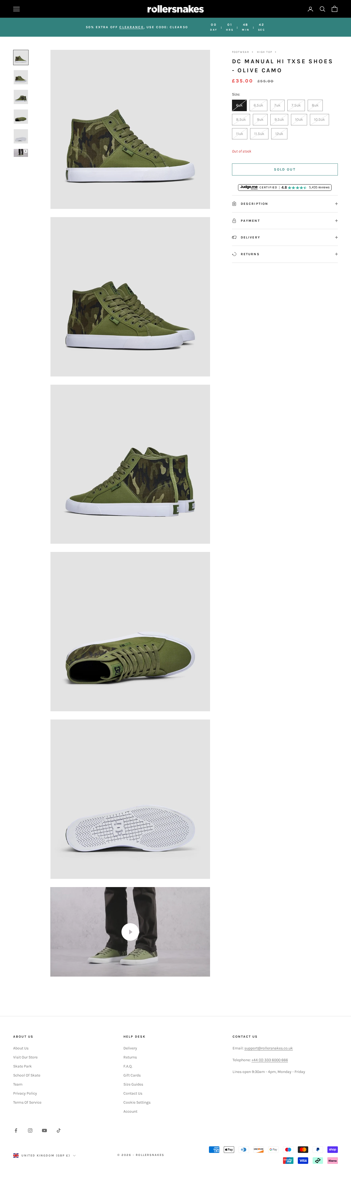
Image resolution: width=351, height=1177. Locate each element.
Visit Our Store (25, 1057)
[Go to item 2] (21, 77)
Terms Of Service (27, 1102)
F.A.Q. (127, 1066)
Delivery (130, 1048)
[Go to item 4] (21, 116)
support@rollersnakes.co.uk (268, 1048)
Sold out (285, 169)
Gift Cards (132, 1075)
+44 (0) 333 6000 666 (269, 1060)
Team (17, 1084)
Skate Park (22, 1066)
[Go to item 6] (21, 153)
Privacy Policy (25, 1093)
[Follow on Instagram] (30, 1130)
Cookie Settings (137, 1102)
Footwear (240, 52)
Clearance (131, 27)
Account (130, 1111)
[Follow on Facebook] (16, 1130)
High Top (264, 52)
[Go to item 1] (21, 57)
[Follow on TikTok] (58, 1130)
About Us (21, 1048)
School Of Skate (26, 1075)
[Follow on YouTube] (44, 1130)
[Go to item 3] (21, 97)
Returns (130, 1057)
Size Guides (133, 1084)
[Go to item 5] (21, 136)
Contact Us (132, 1093)
